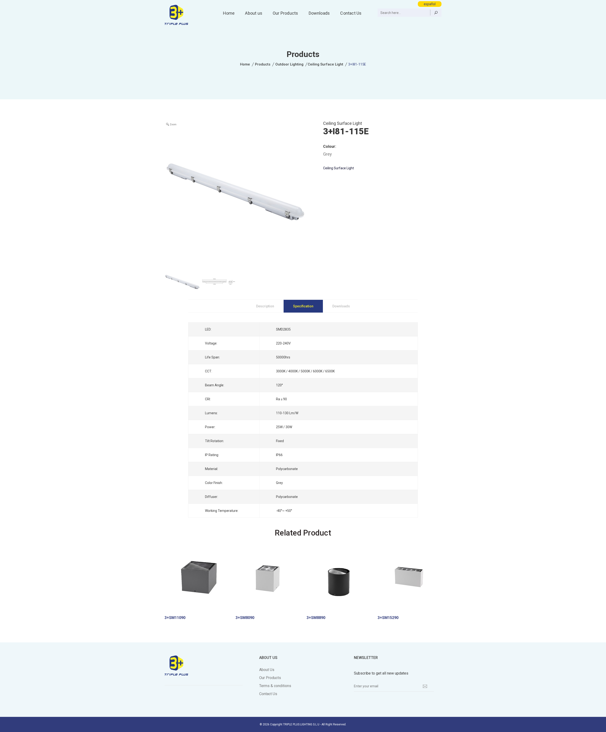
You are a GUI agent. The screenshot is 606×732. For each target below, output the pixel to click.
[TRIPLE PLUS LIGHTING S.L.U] (176, 14)
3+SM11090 (175, 617)
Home (229, 13)
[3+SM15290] (409, 580)
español (430, 4)
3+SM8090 (245, 617)
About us (253, 13)
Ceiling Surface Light (325, 64)
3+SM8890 (316, 617)
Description (265, 306)
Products (262, 64)
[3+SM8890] (338, 580)
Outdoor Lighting (289, 64)
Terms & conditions (275, 686)
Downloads (319, 13)
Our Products (285, 13)
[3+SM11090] (196, 580)
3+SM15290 (388, 617)
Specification (303, 306)
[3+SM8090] (267, 580)
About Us (266, 669)
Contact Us (350, 13)
